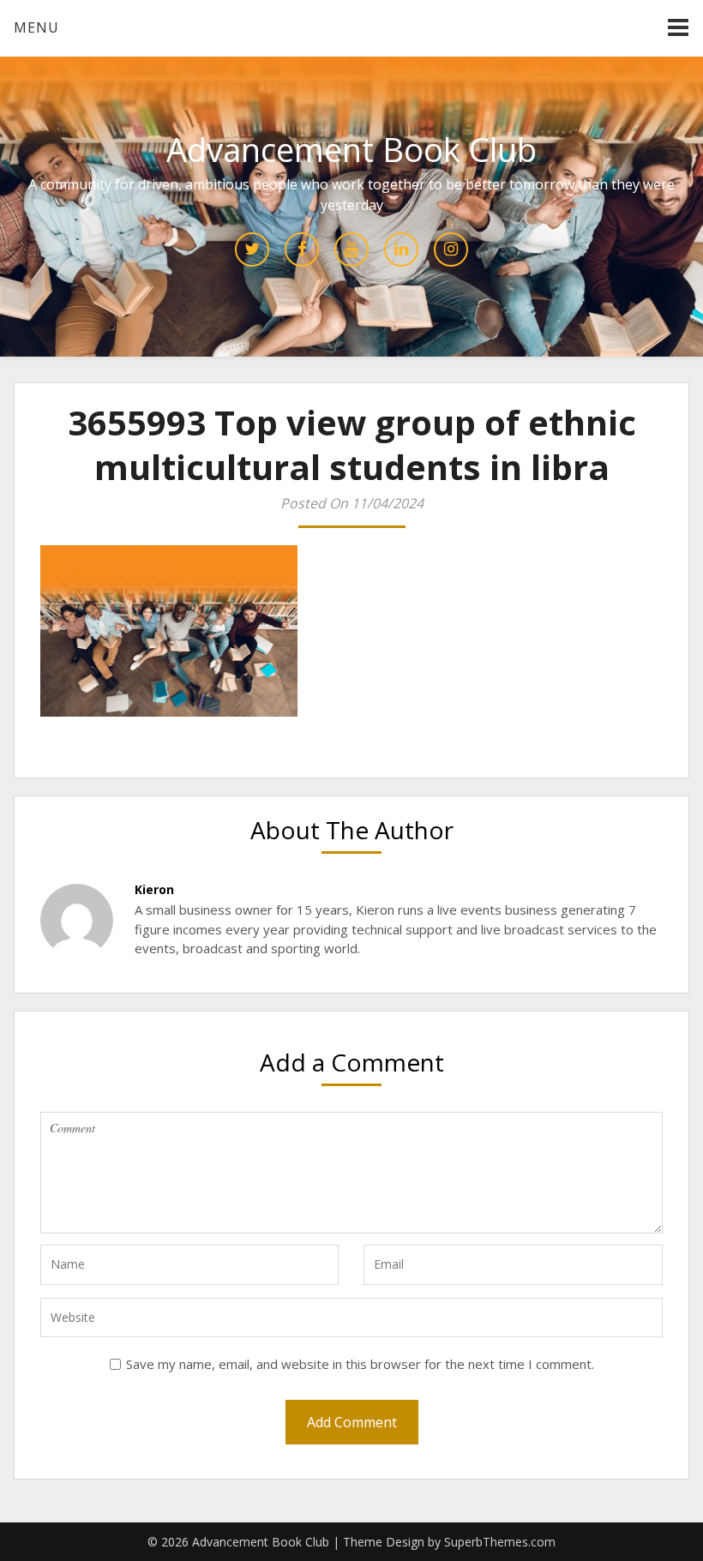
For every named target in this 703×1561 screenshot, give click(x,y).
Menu (36, 27)
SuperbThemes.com (500, 1542)
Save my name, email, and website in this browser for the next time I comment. (360, 1363)
